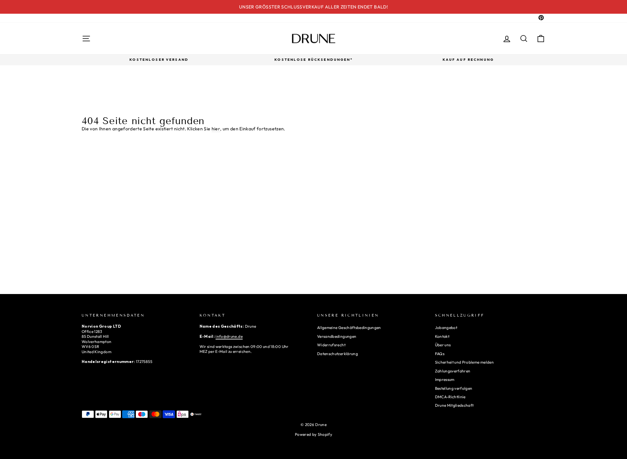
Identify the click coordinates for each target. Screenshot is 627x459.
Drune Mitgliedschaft (454, 405)
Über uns (443, 344)
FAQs (439, 353)
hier (216, 129)
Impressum (445, 379)
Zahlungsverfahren (453, 371)
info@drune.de (229, 336)
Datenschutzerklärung (337, 353)
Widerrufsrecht (331, 344)
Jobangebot (446, 327)
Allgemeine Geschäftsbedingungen (349, 327)
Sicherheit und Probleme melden (464, 362)
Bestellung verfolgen (454, 388)
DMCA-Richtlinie (450, 396)
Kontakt (442, 336)
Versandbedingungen (336, 336)
